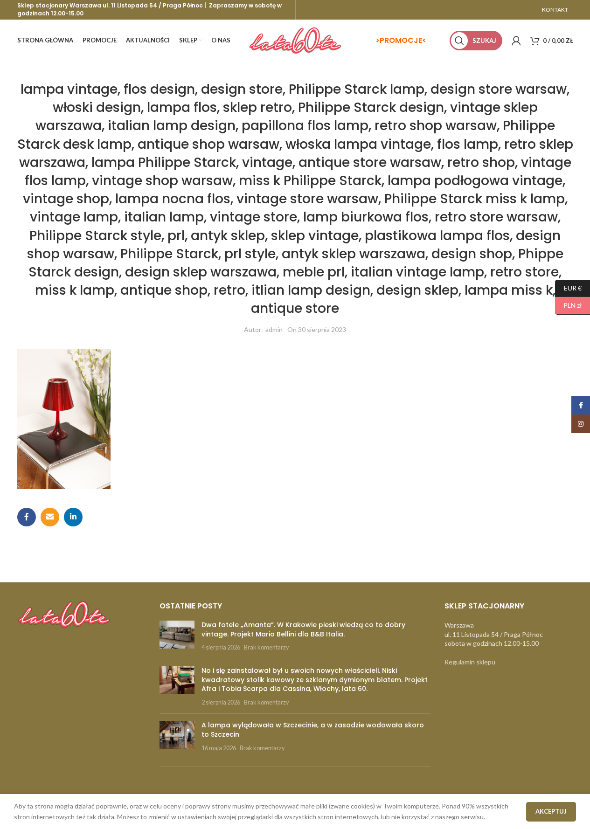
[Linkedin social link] (73, 517)
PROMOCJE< (403, 40)
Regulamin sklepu (469, 662)
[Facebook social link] (26, 517)
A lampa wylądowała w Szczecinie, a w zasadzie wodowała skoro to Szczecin (312, 729)
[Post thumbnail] (177, 636)
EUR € (568, 287)
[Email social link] (50, 517)
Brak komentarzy (266, 647)
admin (274, 329)
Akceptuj (551, 811)
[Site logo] (295, 40)
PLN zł (568, 305)
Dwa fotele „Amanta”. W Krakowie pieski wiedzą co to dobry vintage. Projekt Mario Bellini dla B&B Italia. (303, 629)
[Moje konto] (516, 40)
